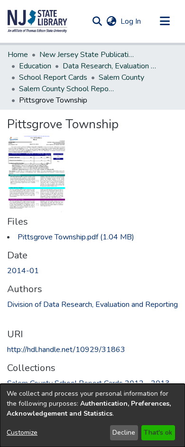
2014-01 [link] (23, 271)
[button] (37, 21)
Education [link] (35, 66)
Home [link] (18, 54)
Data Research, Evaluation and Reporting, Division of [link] (110, 66)
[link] (76, 237)
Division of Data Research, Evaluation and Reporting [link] (92, 304)
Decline (123, 432)
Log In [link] (131, 21)
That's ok (158, 432)
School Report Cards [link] (53, 77)
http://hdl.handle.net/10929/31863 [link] (66, 349)
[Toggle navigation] (164, 21)
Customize (22, 432)
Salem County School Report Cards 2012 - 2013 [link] (66, 89)
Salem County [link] (121, 77)
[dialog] (92, 415)
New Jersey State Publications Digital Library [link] (86, 54)
